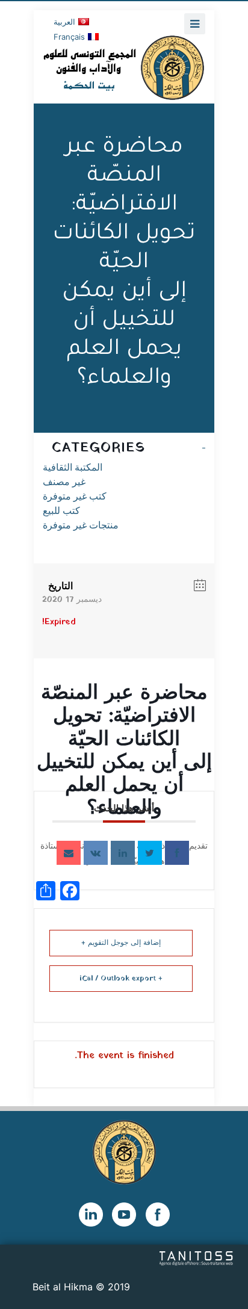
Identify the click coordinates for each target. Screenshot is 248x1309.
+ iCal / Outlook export (121, 978)
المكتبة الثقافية (72, 467)
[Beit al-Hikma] (124, 67)
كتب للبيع (61, 510)
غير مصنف (64, 481)
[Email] (69, 853)
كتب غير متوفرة (75, 496)
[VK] (96, 853)
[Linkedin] (123, 853)
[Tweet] (150, 853)
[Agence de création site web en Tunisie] (197, 1257)
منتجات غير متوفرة (81, 525)
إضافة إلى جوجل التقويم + (121, 943)
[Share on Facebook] (177, 853)
